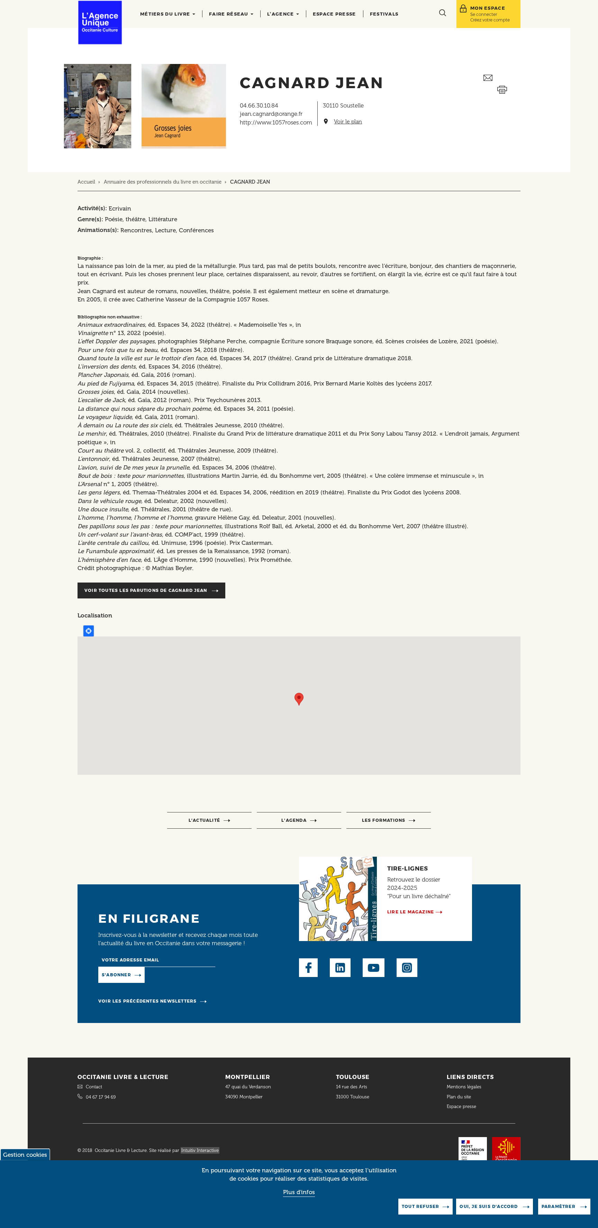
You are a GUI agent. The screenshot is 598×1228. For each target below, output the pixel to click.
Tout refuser (420, 1206)
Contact (94, 1086)
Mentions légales (465, 1086)
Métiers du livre (166, 14)
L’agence (281, 14)
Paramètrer (559, 1206)
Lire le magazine (410, 911)
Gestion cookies (25, 1154)
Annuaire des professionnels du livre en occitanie (162, 182)
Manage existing (173, 974)
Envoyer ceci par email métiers (501, 78)
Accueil (86, 182)
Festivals (384, 14)
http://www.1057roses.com (276, 122)
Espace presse (334, 14)
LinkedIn (340, 967)
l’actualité (204, 820)
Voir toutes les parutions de (145, 590)
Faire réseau (229, 14)
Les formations (384, 820)
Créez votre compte (490, 19)
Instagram (407, 967)
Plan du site (459, 1096)
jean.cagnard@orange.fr (271, 113)
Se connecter (483, 14)
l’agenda (294, 820)
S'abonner (116, 974)
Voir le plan (348, 122)
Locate (88, 630)
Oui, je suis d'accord (489, 1206)
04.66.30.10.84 (259, 105)
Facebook (308, 967)
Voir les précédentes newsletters (147, 1001)
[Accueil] (100, 22)
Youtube (373, 967)
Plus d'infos (299, 1192)
